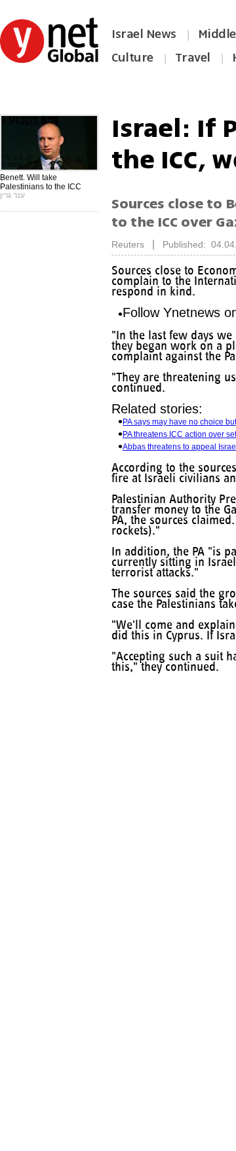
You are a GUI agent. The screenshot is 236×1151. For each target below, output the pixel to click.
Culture (132, 57)
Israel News (143, 34)
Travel (192, 57)
